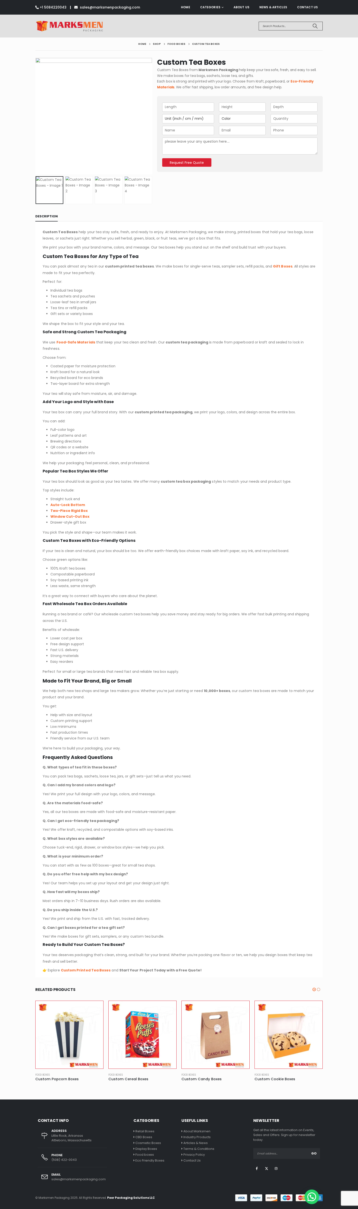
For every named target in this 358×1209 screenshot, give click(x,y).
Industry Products (197, 1137)
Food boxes (144, 1154)
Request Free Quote (187, 162)
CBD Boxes (143, 1137)
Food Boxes (42, 1075)
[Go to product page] (69, 1035)
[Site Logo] (69, 26)
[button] (36, 116)
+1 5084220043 (52, 7)
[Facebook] (256, 1168)
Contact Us (307, 7)
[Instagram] (276, 1168)
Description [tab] (46, 216)
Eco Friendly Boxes (149, 1160)
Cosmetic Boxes (148, 1143)
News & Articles (273, 7)
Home (185, 7)
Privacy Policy (194, 1154)
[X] (266, 1168)
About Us (241, 7)
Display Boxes (146, 1148)
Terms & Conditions (198, 1148)
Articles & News (195, 1143)
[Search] (315, 26)
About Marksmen (196, 1131)
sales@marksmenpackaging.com (109, 7)
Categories (210, 7)
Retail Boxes (144, 1131)
